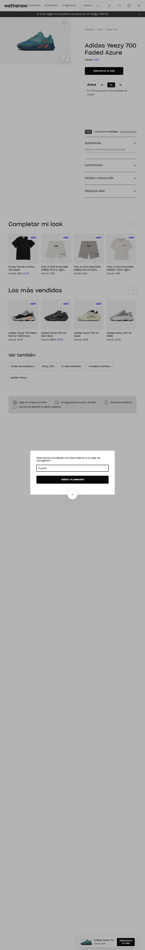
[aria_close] (72, 494)
